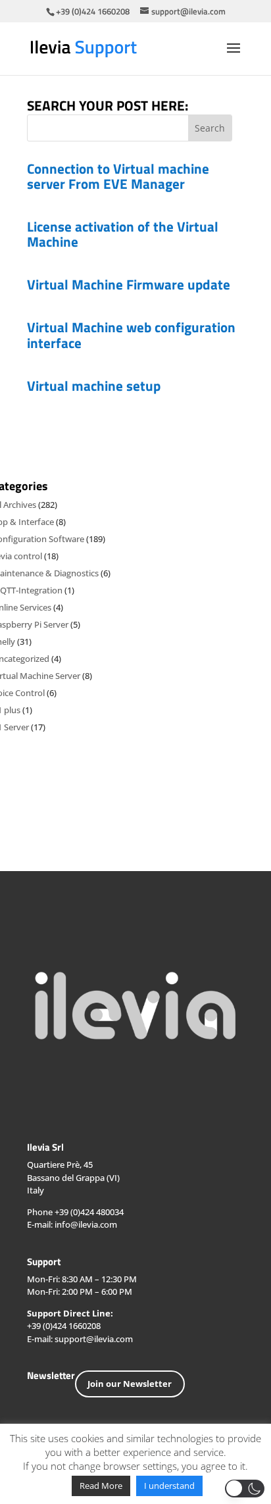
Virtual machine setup (93, 385)
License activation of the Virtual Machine (122, 234)
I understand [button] (169, 1485)
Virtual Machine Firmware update (128, 284)
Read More (101, 1485)
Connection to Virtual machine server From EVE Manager (118, 176)
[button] (244, 1488)
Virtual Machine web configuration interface (131, 334)
